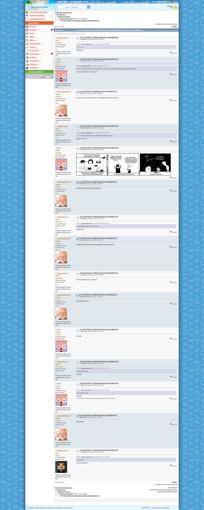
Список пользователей (38, 12)
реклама (50, 507)
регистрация (42, 7)
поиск (37, 507)
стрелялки (33, 67)
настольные (34, 54)
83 (63, 459)
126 (63, 100)
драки (31, 37)
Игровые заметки (36, 72)
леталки (32, 47)
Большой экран (67, 19)
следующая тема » (172, 24)
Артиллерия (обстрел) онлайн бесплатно (164, 489)
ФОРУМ (85, 2)
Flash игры (33, 23)
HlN (58, 59)
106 (63, 68)
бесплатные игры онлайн (160, 507)
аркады (32, 26)
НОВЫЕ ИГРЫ (63, 2)
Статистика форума (36, 15)
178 (63, 46)
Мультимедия (65, 17)
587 (64, 457)
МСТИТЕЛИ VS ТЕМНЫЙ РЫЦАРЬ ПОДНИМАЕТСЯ (81, 21)
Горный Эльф (62, 38)
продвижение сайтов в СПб (63, 507)
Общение (62, 15)
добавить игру (169, 7)
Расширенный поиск (37, 19)
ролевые (32, 57)
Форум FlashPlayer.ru (64, 12)
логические (33, 50)
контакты (43, 507)
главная (31, 507)
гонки (31, 33)
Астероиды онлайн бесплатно (167, 491)
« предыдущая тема (161, 24)
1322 (64, 98)
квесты (32, 40)
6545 (64, 44)
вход (33, 7)
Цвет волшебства (86, 44)
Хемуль (84, 19)
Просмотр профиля (60, 51)
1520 (64, 66)
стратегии (33, 64)
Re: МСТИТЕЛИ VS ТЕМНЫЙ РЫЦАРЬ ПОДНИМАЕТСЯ (99, 37)
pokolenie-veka (85, 65)
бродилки (33, 30)
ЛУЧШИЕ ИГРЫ (75, 2)
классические (34, 43)
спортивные (34, 61)
